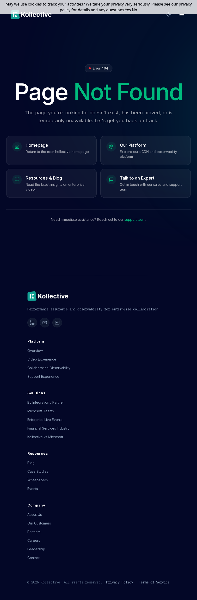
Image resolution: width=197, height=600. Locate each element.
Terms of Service (154, 582)
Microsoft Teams (40, 411)
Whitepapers (37, 480)
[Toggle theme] (168, 14)
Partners (34, 532)
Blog (31, 463)
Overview (35, 351)
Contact (33, 558)
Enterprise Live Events (44, 420)
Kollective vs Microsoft (45, 437)
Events (32, 489)
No (134, 9)
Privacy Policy (119, 582)
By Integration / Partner (45, 402)
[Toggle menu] (181, 14)
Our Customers (39, 523)
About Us (34, 515)
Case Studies (37, 471)
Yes (128, 9)
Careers (33, 540)
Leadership (36, 549)
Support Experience (43, 376)
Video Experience (41, 359)
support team (134, 219)
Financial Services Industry (48, 428)
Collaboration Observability (48, 368)
